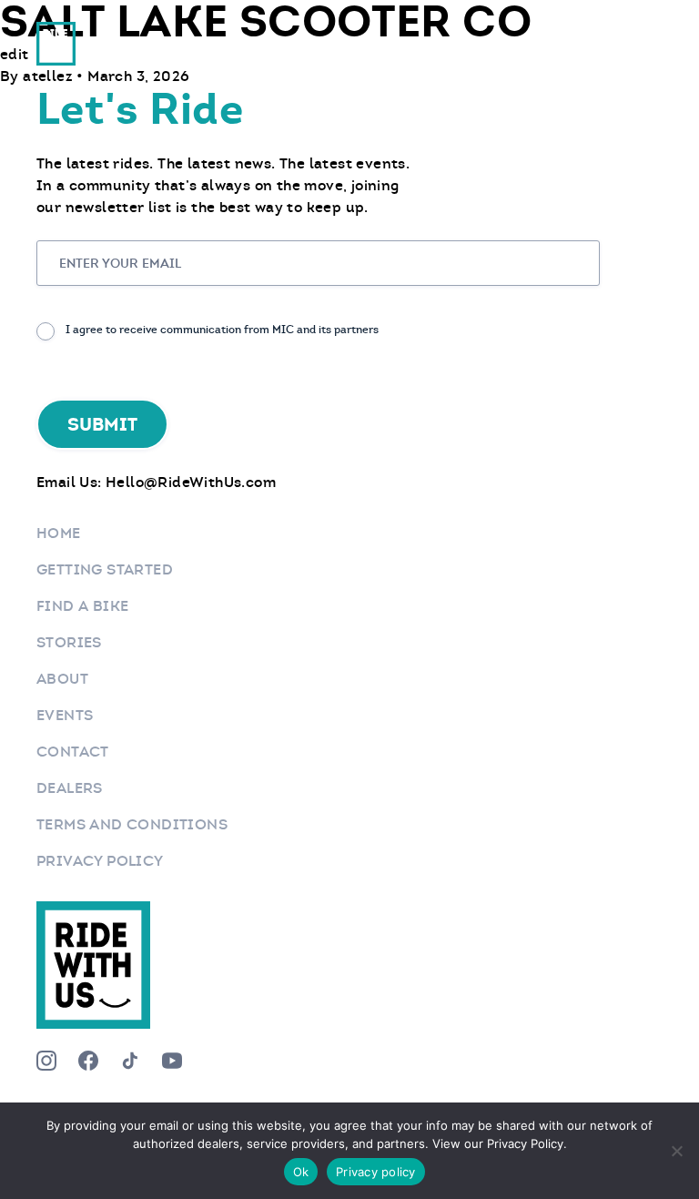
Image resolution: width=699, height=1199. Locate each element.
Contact (72, 751)
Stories (69, 642)
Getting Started (104, 569)
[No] (676, 1151)
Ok (301, 1171)
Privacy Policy (100, 860)
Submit (102, 424)
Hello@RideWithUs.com (191, 482)
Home (58, 533)
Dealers (69, 788)
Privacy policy (376, 1171)
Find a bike (82, 605)
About (62, 678)
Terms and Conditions (132, 824)
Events (64, 715)
